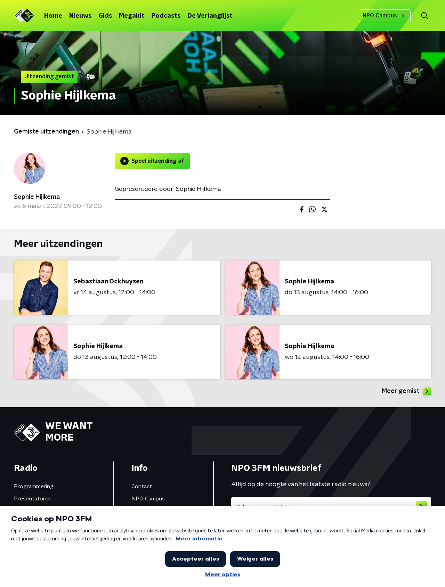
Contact (141, 486)
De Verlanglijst (210, 16)
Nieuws (80, 16)
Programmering (34, 486)
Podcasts (166, 16)
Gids (105, 16)
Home (53, 16)
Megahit (132, 16)
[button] (424, 15)
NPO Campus (380, 15)
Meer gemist (400, 391)
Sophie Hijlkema (37, 197)
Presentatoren (32, 498)
